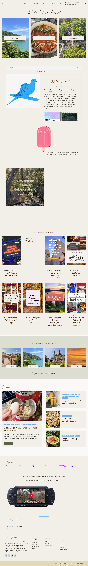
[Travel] (15, 38)
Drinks (64, 396)
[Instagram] (6, 555)
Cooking (6, 387)
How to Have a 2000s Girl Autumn (76, 272)
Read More (9, 444)
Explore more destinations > (44, 373)
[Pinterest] (12, 555)
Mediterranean (48, 545)
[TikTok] (15, 555)
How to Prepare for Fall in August (33, 320)
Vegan (77, 396)
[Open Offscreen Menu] (2, 3)
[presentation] (11, 250)
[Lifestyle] (72, 38)
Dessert (12, 424)
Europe (47, 543)
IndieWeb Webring (14, 526)
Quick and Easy (31, 424)
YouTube (29, 241)
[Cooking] (44, 38)
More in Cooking (80, 387)
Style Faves (62, 545)
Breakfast (34, 542)
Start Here (27, 3)
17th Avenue (80, 563)
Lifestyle (17, 424)
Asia (46, 541)
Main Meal (23, 424)
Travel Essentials (64, 543)
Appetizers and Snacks (68, 394)
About (60, 3)
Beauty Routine (63, 549)
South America (48, 549)
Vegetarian (65, 398)
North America (48, 547)
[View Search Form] (85, 3)
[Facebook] (9, 555)
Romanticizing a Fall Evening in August (11, 320)
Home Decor (62, 547)
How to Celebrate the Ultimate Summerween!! (11, 272)
